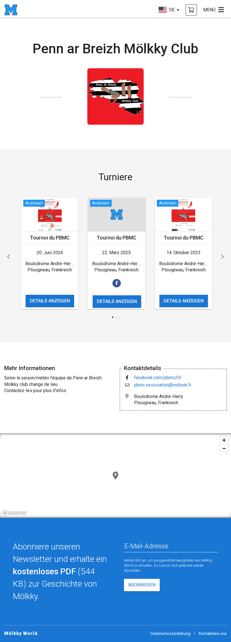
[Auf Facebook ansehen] (116, 283)
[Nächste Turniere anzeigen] (222, 256)
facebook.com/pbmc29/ (158, 377)
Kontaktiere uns (213, 633)
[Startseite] (10, 10)
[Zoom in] (224, 440)
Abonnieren (142, 585)
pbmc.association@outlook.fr (162, 385)
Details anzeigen (50, 301)
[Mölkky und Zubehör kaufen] (191, 10)
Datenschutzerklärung (170, 633)
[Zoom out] (224, 448)
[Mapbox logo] (14, 513)
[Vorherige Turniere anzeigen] (8, 256)
